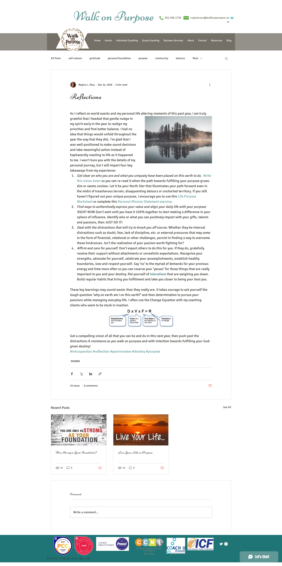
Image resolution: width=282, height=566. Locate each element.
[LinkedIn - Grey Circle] (226, 544)
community (161, 58)
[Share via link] (100, 374)
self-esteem (75, 58)
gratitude (95, 58)
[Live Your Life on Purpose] (141, 429)
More (195, 58)
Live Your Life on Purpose (135, 452)
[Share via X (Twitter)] (81, 374)
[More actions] (209, 84)
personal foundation (119, 58)
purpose (143, 58)
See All (227, 407)
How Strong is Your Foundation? (76, 452)
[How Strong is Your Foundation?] (78, 429)
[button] (226, 58)
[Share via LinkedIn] (90, 374)
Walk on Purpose (114, 16)
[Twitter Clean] (221, 544)
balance (180, 58)
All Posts (56, 58)
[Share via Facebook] (72, 374)
